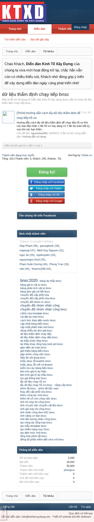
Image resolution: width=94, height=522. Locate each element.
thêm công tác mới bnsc (34, 395)
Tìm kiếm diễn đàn (15, 39)
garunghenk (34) (49, 245)
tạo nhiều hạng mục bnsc (35, 429)
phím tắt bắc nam (48, 388)
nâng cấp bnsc (63, 385)
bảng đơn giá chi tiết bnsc (35, 291)
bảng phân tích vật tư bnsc (36, 288)
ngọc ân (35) (27, 254)
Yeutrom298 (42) (41, 268)
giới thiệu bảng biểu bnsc (34, 350)
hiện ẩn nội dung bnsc (33, 357)
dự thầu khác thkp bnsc (34, 340)
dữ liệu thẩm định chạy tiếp (35, 333)
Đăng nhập (80, 27)
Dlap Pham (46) (29, 245)
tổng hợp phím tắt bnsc (33, 436)
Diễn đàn (39, 28)
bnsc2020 (29, 280)
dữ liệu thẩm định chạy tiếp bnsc (39, 337)
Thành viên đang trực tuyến (18, 155)
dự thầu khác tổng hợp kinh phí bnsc (41, 344)
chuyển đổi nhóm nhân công (40, 305)
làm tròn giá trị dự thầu (33, 371)
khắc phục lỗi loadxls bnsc (35, 361)
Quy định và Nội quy (81, 513)
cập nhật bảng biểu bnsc (34, 323)
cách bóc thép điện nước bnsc (38, 320)
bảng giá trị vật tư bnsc (33, 284)
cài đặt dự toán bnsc (32, 316)
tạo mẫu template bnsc (33, 425)
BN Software (83, 516)
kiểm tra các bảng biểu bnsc (36, 368)
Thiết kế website (61, 516)
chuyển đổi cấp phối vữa (34, 294)
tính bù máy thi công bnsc (35, 401)
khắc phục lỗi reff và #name (36, 364)
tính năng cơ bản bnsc (33, 415)
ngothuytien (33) (45, 254)
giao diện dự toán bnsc (33, 347)
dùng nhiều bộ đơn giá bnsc (36, 330)
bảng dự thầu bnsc (51, 280)
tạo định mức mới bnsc (33, 432)
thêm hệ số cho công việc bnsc (38, 398)
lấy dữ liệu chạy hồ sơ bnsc (36, 385)
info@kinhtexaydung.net (36, 516)
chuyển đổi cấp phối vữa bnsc (37, 298)
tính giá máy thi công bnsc (35, 408)
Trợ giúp (86, 506)
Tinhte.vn (86, 155)
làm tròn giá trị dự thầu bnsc (36, 374)
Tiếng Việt (9, 506)
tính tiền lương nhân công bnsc (38, 419)
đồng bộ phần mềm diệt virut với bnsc (42, 439)
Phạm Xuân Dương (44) (33, 264)
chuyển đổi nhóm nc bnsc (35, 301)
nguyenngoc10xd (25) (32, 259)
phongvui (69, 469)
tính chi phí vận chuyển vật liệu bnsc (41, 405)
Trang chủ (15, 28)
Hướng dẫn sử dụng (34, 136)
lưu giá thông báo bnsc (33, 378)
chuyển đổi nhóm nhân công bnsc (43, 309)
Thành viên (65, 28)
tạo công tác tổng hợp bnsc (36, 422)
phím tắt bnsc (28, 388)
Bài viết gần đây (40, 39)
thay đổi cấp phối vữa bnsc (36, 391)
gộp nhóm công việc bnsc (35, 354)
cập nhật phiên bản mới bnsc (37, 327)
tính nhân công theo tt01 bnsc (37, 412)
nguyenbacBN (39, 133)
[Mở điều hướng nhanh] (88, 51)
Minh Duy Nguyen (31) (50, 250)
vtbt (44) (24, 268)
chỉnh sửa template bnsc (34, 313)
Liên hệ (73, 506)
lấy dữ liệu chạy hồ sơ (33, 381)
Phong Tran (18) (59, 264)
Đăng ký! (47, 172)
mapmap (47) (27, 250)
